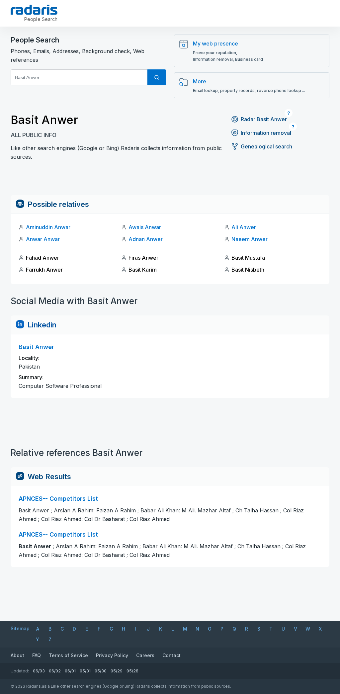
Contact (171, 655)
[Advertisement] (170, 180)
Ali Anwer (243, 227)
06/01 (70, 670)
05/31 (85, 670)
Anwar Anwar (43, 239)
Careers (145, 655)
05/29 (117, 670)
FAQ (36, 655)
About (17, 655)
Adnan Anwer (145, 239)
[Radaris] (34, 10)
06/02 (55, 670)
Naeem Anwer (249, 239)
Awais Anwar (144, 227)
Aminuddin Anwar (48, 227)
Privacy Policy (112, 655)
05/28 (132, 670)
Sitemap (20, 628)
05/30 (101, 670)
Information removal (266, 133)
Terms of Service (68, 655)
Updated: (20, 670)
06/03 (39, 670)
